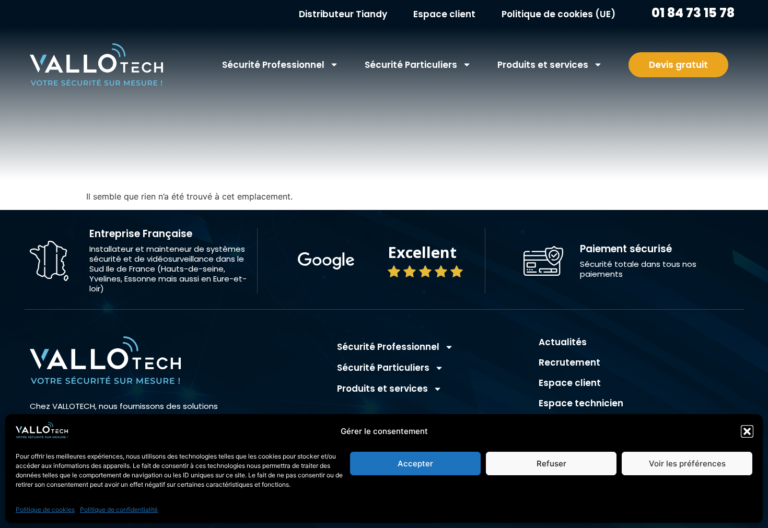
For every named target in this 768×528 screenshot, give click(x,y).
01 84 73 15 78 (692, 12)
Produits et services (542, 65)
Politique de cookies (45, 509)
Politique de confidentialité (119, 509)
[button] (747, 431)
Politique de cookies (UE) (558, 14)
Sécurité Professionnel (273, 65)
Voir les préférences (687, 463)
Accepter (415, 463)
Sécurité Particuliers (411, 65)
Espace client (444, 14)
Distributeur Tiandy (343, 14)
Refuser (551, 463)
